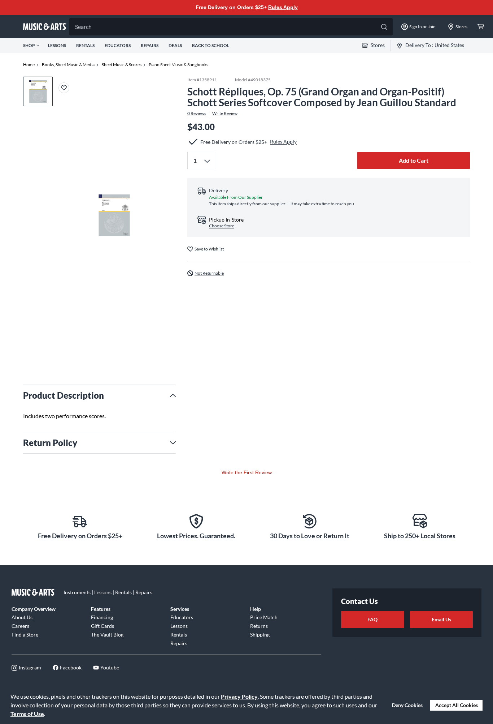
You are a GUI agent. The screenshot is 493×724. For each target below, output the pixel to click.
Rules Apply (283, 7)
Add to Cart (413, 160)
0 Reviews (196, 113)
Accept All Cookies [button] (456, 705)
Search (83, 26)
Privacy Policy (239, 696)
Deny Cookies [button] (407, 705)
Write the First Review (247, 472)
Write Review (224, 113)
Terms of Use (27, 713)
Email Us (441, 619)
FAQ (372, 619)
